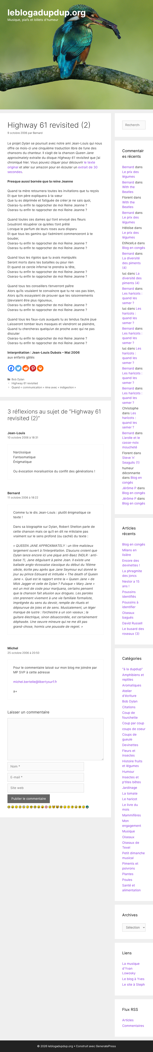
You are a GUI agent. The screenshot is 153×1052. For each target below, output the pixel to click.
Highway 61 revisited (25, 383)
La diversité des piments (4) (131, 263)
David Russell (132, 623)
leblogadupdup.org (46, 12)
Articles (128, 1020)
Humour (128, 771)
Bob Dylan (18, 379)
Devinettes (130, 745)
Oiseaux (128, 837)
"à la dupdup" (132, 669)
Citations (128, 707)
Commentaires (133, 1026)
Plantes (127, 874)
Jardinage (129, 788)
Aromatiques (131, 685)
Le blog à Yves (133, 979)
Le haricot (129, 799)
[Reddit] (25, 368)
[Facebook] (11, 368)
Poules (127, 880)
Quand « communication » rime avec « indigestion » (44, 387)
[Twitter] (18, 368)
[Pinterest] (33, 368)
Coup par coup (133, 723)
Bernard (128, 167)
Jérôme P (129, 488)
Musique (128, 831)
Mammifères (131, 815)
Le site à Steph (133, 984)
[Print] (40, 368)
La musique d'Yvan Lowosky (131, 968)
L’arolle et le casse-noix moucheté (131, 442)
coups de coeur (133, 729)
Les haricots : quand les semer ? (132, 298)
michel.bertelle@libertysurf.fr (35, 682)
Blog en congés (133, 248)
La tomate (130, 793)
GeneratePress (106, 1046)
